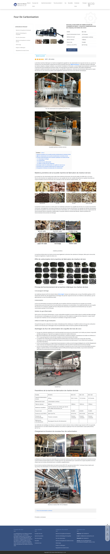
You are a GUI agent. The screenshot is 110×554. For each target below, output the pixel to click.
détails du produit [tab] (40, 56)
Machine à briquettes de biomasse (23, 30)
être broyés (61, 294)
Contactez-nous (77, 4)
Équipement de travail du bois (22, 50)
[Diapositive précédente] (37, 35)
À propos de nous (35, 4)
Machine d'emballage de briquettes (21, 34)
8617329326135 (85, 538)
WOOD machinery (75, 64)
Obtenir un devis (72, 49)
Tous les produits (58, 3)
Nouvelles (70, 3)
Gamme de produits (46, 3)
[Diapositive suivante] (63, 35)
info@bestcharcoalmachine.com (87, 536)
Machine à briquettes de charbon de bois (23, 41)
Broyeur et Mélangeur (20, 47)
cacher (42, 152)
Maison (29, 3)
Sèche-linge (18, 44)
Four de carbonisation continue (44, 510)
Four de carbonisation (20, 37)
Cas (65, 3)
